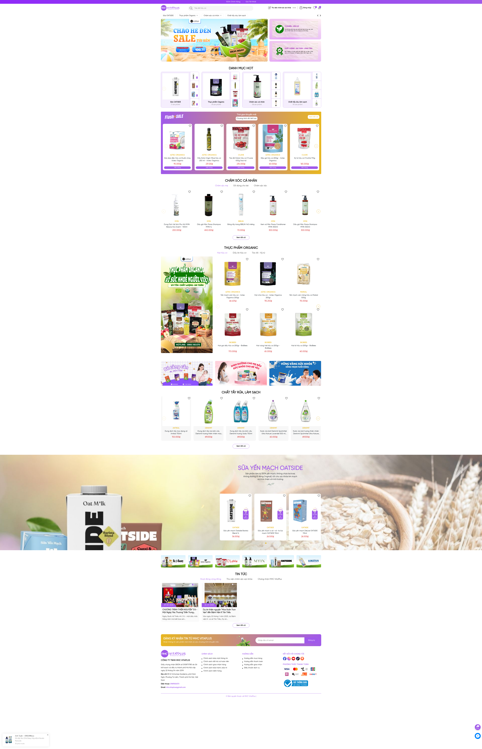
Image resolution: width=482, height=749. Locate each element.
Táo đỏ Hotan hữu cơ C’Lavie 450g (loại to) (241, 159)
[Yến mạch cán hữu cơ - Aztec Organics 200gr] (232, 273)
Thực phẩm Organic (187, 16)
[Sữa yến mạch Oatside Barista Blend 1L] (194, 76)
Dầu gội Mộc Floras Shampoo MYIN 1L (209, 226)
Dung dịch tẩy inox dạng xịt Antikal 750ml (176, 432)
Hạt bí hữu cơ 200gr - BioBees (303, 346)
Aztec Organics (177, 155)
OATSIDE (235, 528)
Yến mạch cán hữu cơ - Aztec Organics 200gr (233, 296)
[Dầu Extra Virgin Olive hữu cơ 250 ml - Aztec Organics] (235, 85)
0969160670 (174, 684)
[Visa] (286, 669)
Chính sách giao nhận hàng (214, 665)
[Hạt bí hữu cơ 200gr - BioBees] (303, 324)
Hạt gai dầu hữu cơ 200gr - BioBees (232, 346)
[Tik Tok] (298, 658)
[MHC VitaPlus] (170, 8)
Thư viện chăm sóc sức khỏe (281, 8)
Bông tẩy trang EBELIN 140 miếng (240, 224)
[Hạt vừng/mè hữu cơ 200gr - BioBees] (268, 324)
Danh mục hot (241, 68)
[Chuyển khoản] (295, 674)
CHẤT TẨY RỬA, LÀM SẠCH (241, 392)
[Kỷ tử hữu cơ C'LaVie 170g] (304, 138)
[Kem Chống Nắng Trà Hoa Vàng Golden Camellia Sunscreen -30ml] (276, 85)
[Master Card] (295, 669)
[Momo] (286, 674)
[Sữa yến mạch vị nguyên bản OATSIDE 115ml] (194, 103)
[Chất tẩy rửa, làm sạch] (297, 86)
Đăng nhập (307, 8)
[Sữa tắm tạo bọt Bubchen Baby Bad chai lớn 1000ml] (276, 76)
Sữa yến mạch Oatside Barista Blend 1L (235, 532)
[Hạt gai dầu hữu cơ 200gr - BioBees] (232, 324)
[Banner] (295, 373)
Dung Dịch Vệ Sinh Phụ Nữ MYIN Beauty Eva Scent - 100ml (177, 226)
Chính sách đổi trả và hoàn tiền (216, 661)
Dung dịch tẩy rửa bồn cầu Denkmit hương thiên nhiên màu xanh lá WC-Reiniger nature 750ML (208, 432)
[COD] (304, 674)
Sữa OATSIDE (168, 16)
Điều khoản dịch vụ (252, 668)
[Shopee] (302, 658)
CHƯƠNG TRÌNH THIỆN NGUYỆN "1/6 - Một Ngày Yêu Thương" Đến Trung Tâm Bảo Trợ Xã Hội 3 (179, 611)
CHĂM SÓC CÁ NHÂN (241, 180)
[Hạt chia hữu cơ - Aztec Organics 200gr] (268, 273)
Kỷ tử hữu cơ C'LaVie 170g (304, 158)
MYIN (177, 221)
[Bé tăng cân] (187, 373)
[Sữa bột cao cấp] (295, 29)
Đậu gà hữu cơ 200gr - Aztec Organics (273, 159)
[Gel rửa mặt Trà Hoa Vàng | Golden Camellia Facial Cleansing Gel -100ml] (276, 103)
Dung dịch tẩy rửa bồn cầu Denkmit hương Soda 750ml (241, 432)
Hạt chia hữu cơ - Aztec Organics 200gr (268, 296)
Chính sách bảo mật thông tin (215, 658)
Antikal (176, 428)
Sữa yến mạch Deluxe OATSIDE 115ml (304, 532)
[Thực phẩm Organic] (216, 86)
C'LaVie (241, 155)
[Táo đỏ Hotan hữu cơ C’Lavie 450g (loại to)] (235, 94)
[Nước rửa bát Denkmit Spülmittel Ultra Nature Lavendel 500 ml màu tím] (316, 103)
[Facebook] (284, 658)
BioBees (232, 342)
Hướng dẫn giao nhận (253, 665)
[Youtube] (293, 658)
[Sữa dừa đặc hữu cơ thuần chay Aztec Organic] (235, 76)
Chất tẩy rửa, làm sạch (236, 16)
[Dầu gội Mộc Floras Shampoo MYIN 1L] (209, 204)
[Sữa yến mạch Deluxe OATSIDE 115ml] (194, 94)
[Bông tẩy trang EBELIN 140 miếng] (241, 204)
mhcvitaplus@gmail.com (176, 687)
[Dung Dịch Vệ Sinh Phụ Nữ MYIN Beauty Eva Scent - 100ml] (177, 204)
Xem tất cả (313, 117)
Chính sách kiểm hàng (212, 671)
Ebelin (241, 221)
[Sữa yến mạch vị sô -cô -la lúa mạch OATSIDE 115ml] (194, 85)
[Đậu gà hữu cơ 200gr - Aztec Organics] (235, 103)
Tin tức (241, 574)
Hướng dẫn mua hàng (253, 658)
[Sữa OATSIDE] (175, 86)
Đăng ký (311, 640)
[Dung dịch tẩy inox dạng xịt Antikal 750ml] (316, 76)
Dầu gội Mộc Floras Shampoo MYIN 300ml (305, 226)
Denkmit (208, 428)
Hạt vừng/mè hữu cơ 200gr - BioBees (268, 347)
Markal (303, 292)
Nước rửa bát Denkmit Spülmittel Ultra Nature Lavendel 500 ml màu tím (273, 432)
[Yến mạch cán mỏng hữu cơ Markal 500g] (303, 273)
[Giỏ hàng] (319, 7)
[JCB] (313, 669)
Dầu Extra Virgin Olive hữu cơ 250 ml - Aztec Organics (209, 159)
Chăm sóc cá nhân (212, 16)
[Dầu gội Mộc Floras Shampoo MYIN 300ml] (305, 204)
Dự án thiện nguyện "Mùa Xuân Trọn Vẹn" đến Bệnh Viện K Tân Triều (219, 611)
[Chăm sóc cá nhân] (256, 86)
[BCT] (295, 683)
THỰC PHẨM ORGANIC (241, 248)
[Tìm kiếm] (191, 8)
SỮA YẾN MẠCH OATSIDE (270, 468)
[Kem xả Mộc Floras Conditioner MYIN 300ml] (273, 204)
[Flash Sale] (174, 117)
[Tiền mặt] (304, 669)
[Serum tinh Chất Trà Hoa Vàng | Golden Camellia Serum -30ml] (276, 94)
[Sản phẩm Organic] (295, 51)
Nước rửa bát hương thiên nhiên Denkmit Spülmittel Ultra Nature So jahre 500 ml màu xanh (306, 432)
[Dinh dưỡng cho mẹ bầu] (241, 373)
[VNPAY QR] (313, 674)
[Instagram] (289, 658)
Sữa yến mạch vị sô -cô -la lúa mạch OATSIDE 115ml (270, 532)
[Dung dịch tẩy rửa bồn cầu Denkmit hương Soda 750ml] (316, 94)
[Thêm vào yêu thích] (190, 126)
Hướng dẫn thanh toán (253, 661)
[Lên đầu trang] (478, 720)
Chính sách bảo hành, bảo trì (215, 668)
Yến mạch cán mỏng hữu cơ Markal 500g (303, 296)
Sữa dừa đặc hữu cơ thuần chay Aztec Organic (177, 159)
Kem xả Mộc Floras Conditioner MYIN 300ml (273, 226)
